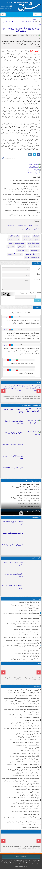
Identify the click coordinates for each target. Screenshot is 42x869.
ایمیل (38, 274)
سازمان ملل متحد (33, 225)
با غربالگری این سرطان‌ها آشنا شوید (12, 847)
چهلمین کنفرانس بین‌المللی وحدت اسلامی (13, 563)
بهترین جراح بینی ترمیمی (16, 243)
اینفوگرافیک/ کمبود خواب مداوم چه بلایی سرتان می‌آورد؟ (31, 847)
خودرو (39, 382)
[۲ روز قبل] (31, 390)
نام (39, 268)
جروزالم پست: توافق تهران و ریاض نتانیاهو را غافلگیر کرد (23, 215)
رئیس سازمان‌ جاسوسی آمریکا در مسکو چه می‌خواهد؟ (24, 704)
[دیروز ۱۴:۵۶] (32, 548)
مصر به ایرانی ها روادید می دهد (30, 186)
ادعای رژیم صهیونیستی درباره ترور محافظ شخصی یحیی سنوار (22, 693)
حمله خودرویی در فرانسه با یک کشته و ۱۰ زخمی (26, 803)
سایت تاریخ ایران (14, 236)
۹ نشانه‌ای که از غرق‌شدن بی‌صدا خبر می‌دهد (26, 629)
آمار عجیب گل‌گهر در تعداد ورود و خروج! (13, 457)
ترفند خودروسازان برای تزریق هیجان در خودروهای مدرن (12, 397)
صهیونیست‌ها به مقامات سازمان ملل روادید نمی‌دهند (24, 180)
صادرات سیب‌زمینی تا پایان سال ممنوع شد (14, 422)
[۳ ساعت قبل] (32, 459)
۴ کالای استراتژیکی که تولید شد (14, 433)
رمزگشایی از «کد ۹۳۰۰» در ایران (30, 656)
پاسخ (5, 317)
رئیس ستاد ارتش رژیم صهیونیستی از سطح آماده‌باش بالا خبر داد (21, 698)
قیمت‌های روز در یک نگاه (33, 481)
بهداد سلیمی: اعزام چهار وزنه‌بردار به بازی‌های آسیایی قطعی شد (21, 728)
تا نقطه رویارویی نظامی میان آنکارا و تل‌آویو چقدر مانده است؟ (22, 640)
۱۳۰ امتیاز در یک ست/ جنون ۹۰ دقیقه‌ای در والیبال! (25, 659)
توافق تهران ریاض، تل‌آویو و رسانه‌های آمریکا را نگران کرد (23, 202)
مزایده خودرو (35, 250)
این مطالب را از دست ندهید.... (31, 405)
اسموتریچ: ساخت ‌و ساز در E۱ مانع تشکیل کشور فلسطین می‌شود (21, 781)
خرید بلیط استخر (22, 250)
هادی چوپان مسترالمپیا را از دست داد (12, 545)
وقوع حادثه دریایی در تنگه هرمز (30, 608)
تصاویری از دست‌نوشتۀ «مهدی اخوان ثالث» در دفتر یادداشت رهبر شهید (22, 647)
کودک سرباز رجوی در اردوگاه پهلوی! (29, 618)
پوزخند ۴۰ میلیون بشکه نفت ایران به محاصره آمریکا (25, 605)
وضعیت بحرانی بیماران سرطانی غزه (29, 795)
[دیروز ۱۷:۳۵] (32, 536)
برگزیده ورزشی (36, 517)
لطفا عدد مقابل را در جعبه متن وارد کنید (29, 293)
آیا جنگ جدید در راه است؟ (32, 720)
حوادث (39, 663)
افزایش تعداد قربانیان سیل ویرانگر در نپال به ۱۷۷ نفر (24, 756)
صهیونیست (11, 225)
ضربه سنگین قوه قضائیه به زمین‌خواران (28, 706)
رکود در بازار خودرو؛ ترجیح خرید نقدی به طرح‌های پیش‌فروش (31, 397)
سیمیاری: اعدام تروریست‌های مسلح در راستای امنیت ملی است (21, 637)
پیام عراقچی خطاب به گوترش (31, 731)
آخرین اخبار (37, 686)
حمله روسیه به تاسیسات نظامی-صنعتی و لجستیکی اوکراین (23, 822)
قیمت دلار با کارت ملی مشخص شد (29, 484)
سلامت (38, 832)
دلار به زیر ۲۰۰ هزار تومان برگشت (29, 492)
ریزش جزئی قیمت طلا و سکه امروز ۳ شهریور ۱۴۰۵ (25, 498)
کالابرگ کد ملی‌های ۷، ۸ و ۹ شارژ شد (12, 467)
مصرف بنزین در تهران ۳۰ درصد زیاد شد (12, 445)
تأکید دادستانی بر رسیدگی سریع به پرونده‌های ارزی (25, 806)
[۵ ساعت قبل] (32, 447)
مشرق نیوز (25, 5)
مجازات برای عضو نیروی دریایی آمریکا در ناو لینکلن (25, 635)
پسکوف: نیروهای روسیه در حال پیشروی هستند (26, 742)
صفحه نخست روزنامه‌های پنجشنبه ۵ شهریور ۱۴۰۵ (12, 586)
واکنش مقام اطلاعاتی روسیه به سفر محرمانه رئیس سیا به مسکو (21, 709)
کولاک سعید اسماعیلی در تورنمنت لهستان (27, 621)
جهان (36, 14)
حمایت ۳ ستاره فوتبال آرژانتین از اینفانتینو (27, 789)
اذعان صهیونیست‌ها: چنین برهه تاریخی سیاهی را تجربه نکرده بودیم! (22, 211)
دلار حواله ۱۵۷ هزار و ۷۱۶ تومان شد (29, 490)
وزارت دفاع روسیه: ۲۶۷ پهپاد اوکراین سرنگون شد (25, 811)
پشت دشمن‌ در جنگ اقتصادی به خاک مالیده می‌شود (25, 723)
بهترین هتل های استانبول (31, 239)
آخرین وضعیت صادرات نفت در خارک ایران (27, 759)
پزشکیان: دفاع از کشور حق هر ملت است (28, 784)
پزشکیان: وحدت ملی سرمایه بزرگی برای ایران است (25, 787)
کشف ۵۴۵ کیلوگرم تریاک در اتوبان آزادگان (13, 410)
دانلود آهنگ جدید (33, 243)
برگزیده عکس (36, 558)
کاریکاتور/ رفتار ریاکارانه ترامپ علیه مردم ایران (26, 626)
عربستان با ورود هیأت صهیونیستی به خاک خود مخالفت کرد (21, 30)
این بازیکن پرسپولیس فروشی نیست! (13, 533)
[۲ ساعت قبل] (32, 413)
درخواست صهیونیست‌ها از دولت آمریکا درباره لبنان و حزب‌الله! (21, 189)
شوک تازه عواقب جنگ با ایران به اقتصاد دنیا (27, 726)
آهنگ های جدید (34, 247)
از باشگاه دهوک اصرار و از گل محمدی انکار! (27, 611)
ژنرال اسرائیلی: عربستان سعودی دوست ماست (26, 183)
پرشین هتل (21, 247)
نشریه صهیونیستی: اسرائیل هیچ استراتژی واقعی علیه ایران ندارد (21, 199)
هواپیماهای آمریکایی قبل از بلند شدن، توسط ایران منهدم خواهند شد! (22, 614)
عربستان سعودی (26, 229)
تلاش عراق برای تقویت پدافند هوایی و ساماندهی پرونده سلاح (22, 701)
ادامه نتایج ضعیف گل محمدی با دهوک (28, 632)
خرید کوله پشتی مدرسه (32, 257)
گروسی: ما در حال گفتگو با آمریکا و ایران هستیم (26, 775)
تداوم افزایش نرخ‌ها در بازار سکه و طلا (28, 501)
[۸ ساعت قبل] (11, 671)
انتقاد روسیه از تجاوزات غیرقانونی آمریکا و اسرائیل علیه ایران (22, 715)
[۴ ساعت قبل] (32, 471)
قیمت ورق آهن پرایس (32, 254)
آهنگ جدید (11, 247)
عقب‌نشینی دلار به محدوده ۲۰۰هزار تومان (27, 495)
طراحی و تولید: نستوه (21, 866)
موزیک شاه (26, 236)
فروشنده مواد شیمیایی (15, 254)
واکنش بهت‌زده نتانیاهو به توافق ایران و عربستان (25, 191)
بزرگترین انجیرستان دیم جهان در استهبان (13, 575)
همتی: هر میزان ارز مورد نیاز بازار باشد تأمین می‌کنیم (24, 762)
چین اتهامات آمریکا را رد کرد (31, 814)
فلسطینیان (36, 229)
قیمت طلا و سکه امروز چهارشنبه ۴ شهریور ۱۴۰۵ (25, 487)
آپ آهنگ (36, 236)
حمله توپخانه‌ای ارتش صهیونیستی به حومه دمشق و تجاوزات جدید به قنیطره (21, 818)
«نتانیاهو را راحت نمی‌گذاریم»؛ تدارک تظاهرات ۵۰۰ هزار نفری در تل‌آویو (21, 195)
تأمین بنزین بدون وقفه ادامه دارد (30, 751)
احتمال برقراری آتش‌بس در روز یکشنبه (28, 207)
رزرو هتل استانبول (13, 239)
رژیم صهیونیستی (21, 225)
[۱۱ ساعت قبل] (11, 839)
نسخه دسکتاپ (21, 856)
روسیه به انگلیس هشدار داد (31, 712)
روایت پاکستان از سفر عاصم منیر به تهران (27, 773)
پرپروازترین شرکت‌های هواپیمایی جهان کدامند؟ (26, 653)
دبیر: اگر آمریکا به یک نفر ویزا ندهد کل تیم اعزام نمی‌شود (23, 624)
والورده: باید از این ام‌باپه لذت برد (30, 809)
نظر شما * (37, 280)
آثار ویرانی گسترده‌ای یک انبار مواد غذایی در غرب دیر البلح (23, 690)
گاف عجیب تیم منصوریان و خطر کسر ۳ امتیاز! (26, 695)
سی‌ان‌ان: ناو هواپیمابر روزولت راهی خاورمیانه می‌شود (24, 740)
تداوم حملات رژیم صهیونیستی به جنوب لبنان (27, 717)
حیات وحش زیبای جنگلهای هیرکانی (29, 800)
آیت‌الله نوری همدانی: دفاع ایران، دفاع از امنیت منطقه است (22, 764)
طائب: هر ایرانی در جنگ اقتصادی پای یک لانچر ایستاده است (22, 770)
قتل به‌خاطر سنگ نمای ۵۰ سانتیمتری (29, 602)
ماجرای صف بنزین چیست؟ (31, 511)
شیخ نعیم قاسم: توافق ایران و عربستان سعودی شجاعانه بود (22, 205)
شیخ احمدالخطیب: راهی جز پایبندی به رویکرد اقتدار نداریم (23, 798)
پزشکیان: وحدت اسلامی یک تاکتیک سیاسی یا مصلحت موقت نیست (20, 778)
